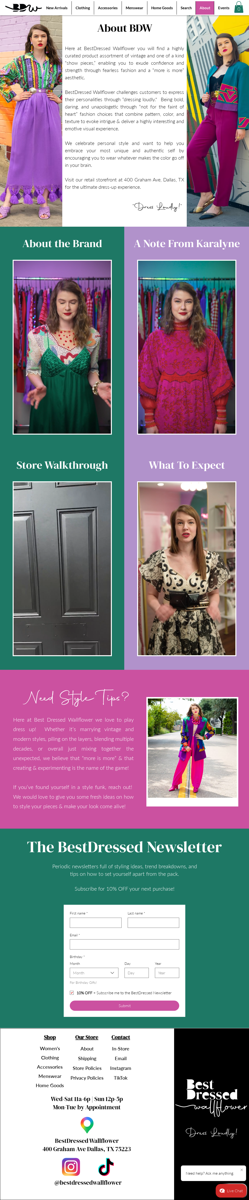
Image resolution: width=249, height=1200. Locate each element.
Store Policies (87, 1068)
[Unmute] (28, 427)
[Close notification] (242, 1170)
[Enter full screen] (104, 427)
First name (79, 913)
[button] (239, 7)
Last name (136, 913)
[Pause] (20, 427)
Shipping (87, 1058)
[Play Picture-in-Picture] (96, 427)
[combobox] (94, 973)
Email (75, 935)
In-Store (120, 1048)
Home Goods (50, 1085)
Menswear (49, 1076)
